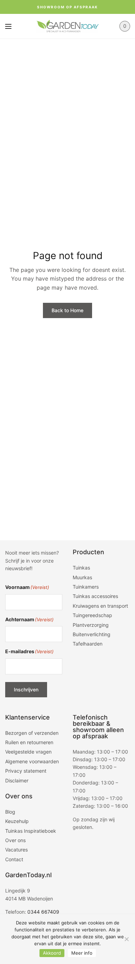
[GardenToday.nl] (67, 26)
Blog (10, 812)
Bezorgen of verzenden (31, 733)
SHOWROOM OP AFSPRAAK (67, 7)
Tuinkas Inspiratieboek (30, 831)
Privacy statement (25, 771)
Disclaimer (16, 780)
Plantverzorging (91, 625)
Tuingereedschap (92, 615)
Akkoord (52, 953)
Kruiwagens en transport (100, 606)
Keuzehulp (17, 821)
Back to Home (67, 310)
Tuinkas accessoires (95, 596)
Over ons (15, 840)
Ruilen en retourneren (29, 742)
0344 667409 (43, 912)
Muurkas (82, 577)
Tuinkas (81, 568)
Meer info (81, 953)
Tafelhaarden (87, 644)
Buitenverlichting (91, 634)
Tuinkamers (86, 587)
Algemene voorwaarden (32, 761)
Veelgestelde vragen (28, 752)
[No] (126, 939)
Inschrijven (26, 689)
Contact (14, 859)
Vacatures (16, 850)
